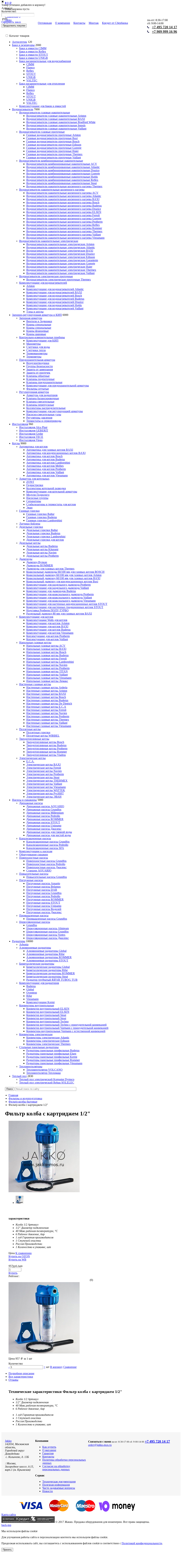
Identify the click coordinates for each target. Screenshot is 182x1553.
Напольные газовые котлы (35, 642)
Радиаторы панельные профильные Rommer (53, 1060)
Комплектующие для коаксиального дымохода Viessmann (61, 600)
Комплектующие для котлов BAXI (47, 626)
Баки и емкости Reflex (32, 51)
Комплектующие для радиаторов (39, 982)
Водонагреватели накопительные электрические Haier (59, 266)
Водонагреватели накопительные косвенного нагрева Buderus (64, 205)
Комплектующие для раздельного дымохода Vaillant (57, 587)
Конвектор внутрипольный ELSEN (47, 1008)
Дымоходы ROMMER (39, 565)
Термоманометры (36, 353)
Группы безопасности (39, 366)
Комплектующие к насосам (35, 851)
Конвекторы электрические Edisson (47, 1040)
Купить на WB (17, 1259)
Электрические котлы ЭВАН (43, 796)
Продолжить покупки (14, 25)
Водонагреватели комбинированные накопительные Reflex (62, 179)
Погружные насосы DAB (41, 889)
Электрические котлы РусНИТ (45, 793)
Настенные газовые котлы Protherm (47, 716)
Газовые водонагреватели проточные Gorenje (53, 147)
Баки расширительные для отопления (42, 83)
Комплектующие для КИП (42, 340)
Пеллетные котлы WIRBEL (43, 735)
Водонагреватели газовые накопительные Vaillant (56, 128)
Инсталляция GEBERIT (33, 430)
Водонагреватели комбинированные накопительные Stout (61, 183)
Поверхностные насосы (33, 857)
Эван (29, 507)
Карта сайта (8, 1514)
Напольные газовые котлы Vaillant (47, 674)
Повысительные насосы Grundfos (46, 876)
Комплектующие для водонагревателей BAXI (54, 292)
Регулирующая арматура (34, 391)
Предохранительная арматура (37, 359)
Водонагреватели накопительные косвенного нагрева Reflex (63, 224)
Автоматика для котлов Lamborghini (48, 462)
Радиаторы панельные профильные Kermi (51, 1056)
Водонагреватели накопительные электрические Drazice (60, 253)
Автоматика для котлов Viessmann (47, 475)
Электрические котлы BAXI (43, 764)
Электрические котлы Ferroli (43, 767)
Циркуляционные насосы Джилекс (47, 938)
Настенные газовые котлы (35, 684)
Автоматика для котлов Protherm (46, 469)
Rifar (29, 995)
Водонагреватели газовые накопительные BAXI (55, 118)
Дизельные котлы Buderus (42, 546)
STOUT (31, 73)
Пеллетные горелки (38, 732)
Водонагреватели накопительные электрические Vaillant (60, 273)
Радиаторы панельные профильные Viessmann (54, 1063)
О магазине (49, 1450)
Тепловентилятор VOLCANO (44, 1069)
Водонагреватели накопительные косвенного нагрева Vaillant (63, 234)
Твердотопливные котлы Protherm (46, 748)
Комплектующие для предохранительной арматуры (57, 385)
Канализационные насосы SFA (45, 848)
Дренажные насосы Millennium (45, 812)
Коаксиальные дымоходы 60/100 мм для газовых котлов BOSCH (65, 571)
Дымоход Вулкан (36, 562)
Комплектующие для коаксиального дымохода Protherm (60, 594)
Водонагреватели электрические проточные (46, 276)
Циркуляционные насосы (34, 921)
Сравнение (70, 1366)
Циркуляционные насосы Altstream (47, 928)
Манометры (33, 343)
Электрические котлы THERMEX (47, 780)
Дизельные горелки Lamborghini (45, 536)
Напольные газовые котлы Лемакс (47, 681)
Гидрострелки (34, 485)
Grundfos (31, 925)
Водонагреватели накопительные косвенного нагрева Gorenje (63, 218)
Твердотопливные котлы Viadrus (46, 754)
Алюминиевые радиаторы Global (46, 950)
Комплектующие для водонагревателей (43, 282)
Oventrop (31, 992)
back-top (6, 1525)
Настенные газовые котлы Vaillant (46, 722)
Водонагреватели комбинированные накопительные (51, 160)
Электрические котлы (32, 758)
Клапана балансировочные (42, 398)
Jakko (8, 1440)
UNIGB (31, 77)
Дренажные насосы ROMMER (44, 819)
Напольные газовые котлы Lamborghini (50, 661)
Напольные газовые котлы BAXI (46, 648)
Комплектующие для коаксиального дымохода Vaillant (59, 597)
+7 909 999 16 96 (164, 31)
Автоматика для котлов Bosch (44, 456)
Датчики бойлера (29, 523)
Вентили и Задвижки (39, 321)
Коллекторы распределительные (46, 408)
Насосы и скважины (24, 799)
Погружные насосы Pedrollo (43, 896)
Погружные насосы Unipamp (43, 905)
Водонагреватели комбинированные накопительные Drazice (63, 170)
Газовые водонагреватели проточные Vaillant (53, 157)
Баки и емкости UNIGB (33, 57)
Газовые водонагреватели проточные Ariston (53, 135)
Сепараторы (33, 501)
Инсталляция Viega (30, 440)
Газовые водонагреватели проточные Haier (52, 151)
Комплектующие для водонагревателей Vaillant (54, 308)
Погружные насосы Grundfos (43, 893)
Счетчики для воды (38, 347)
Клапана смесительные (40, 401)
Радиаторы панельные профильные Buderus (52, 1050)
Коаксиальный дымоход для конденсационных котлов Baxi (62, 581)
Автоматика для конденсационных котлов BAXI (55, 452)
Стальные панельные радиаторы (39, 1047)
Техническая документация (59, 1481)
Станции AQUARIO (38, 870)
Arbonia (23, 944)
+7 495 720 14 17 (157, 1441)
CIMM (30, 64)
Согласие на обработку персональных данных (56, 1468)
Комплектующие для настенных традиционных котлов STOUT (64, 607)
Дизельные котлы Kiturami (42, 549)
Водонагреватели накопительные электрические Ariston (60, 244)
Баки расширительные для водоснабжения (45, 61)
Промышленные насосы (34, 915)
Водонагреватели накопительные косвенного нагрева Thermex (64, 186)
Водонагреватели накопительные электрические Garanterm (62, 260)
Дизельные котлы (30, 542)
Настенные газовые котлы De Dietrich (49, 703)
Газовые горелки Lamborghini (44, 520)
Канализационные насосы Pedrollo (47, 844)
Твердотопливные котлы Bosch (45, 742)
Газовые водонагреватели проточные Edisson (53, 144)
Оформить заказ (11, 22)
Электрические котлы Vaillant (44, 783)
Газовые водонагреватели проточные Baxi (52, 138)
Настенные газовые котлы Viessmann (48, 726)
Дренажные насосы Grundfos (43, 809)
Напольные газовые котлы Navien (46, 664)
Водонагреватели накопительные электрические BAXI (59, 250)
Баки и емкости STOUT (33, 54)
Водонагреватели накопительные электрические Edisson (60, 257)
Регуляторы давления (39, 417)
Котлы (16, 443)
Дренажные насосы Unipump (43, 825)
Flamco (30, 67)
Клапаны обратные (38, 375)
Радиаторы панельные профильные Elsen (51, 1053)
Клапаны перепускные (40, 404)
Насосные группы (37, 497)
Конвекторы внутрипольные (36, 1005)
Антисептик (19, 41)
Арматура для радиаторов (42, 395)
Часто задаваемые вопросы (58, 1487)
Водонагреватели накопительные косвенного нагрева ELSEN (63, 212)
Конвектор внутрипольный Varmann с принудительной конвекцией (67, 1027)
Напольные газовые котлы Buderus (47, 655)
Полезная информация (56, 1484)
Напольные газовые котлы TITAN (47, 671)
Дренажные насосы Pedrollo (43, 815)
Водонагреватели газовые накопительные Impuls (55, 125)
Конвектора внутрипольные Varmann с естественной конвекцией (65, 1031)
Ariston (30, 285)
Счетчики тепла (36, 350)
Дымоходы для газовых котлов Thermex (50, 568)
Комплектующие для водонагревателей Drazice (55, 302)
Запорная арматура (30, 318)
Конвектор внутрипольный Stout (46, 1015)
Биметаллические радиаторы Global (48, 966)
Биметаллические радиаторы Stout (47, 976)
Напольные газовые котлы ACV (45, 645)
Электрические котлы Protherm (45, 774)
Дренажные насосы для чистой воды (48, 835)
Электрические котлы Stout (42, 777)
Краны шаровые (36, 334)
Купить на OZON (19, 1256)
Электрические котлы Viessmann (46, 787)
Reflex (30, 70)
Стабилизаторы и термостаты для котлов (51, 504)
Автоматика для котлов (33, 446)
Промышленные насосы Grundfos (46, 918)
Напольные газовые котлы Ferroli (46, 658)
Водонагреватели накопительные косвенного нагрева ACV (62, 192)
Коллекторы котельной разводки (46, 488)
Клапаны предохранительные (44, 382)
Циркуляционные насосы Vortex (45, 934)
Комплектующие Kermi (40, 1002)
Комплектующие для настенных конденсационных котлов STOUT (66, 603)
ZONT (30, 481)
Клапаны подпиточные (40, 379)
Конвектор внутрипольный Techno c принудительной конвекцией (66, 1024)
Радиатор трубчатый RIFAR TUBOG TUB (51, 979)
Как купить (49, 1446)
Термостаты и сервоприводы (43, 420)
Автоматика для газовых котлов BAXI (49, 449)
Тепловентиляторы (30, 1066)
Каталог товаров (19, 35)
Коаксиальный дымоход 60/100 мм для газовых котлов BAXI (63, 578)
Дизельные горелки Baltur (42, 530)
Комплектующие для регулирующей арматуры (54, 411)
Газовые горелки (29, 510)
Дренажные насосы (31, 803)
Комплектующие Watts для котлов (46, 620)
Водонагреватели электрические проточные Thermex (58, 279)
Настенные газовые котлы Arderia (46, 687)
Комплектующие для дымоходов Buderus (51, 591)
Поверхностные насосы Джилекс (46, 867)
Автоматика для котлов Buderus (45, 459)
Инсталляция (20, 424)
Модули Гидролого (37, 494)
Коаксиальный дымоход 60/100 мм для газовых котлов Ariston (63, 575)
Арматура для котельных (34, 478)
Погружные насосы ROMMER (45, 899)
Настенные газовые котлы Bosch (46, 697)
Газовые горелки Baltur (40, 514)
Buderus (31, 986)
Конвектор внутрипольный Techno (47, 1021)
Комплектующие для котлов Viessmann (49, 632)
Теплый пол (19, 1076)
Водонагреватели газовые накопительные (44, 112)
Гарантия (47, 1453)
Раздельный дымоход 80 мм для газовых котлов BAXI (59, 613)
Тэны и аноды (35, 311)
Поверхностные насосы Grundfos (46, 860)
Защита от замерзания (39, 369)
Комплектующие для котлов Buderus (48, 629)
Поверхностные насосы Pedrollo (45, 864)
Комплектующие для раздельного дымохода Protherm (58, 584)
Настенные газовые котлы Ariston (46, 690)
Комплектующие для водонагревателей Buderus (55, 298)
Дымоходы (25, 558)
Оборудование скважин (33, 854)
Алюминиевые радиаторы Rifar (45, 954)
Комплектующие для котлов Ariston (47, 623)
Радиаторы (18, 941)
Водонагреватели (22, 109)
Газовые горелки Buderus (41, 517)
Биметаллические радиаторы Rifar (47, 970)
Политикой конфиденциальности (142, 1543)
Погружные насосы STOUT (43, 902)
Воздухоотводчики (37, 363)
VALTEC (31, 80)
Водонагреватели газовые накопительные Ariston (56, 115)
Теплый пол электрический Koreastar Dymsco (46, 1079)
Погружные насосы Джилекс (44, 912)
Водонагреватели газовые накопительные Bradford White (60, 122)
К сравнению (23, 1253)
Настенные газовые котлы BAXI (46, 693)
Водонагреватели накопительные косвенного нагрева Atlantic (63, 196)
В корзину (56, 1366)
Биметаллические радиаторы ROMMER (50, 973)
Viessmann (32, 999)
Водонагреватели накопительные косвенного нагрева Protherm (64, 221)
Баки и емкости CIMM (32, 48)
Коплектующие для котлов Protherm (48, 636)
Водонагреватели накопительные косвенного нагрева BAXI (62, 199)
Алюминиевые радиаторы (35, 947)
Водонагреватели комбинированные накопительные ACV (61, 163)
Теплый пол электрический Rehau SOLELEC (46, 1082)
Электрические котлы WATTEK (45, 790)
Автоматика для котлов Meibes (45, 465)
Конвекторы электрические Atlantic (47, 1037)
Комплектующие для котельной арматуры (51, 491)
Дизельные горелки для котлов (45, 539)
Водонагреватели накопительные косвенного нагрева (51, 189)
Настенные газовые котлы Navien (46, 713)
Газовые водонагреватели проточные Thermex (54, 154)
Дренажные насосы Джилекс (43, 828)
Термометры (33, 356)
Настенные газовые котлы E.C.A (46, 706)
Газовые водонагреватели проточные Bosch (52, 141)
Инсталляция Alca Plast (33, 427)
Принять (7, 1549)
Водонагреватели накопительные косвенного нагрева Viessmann (65, 237)
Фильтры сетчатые (37, 388)
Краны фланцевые (37, 330)
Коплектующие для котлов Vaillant (47, 639)
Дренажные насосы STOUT (43, 822)
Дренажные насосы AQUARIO (45, 806)
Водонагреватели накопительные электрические (48, 241)
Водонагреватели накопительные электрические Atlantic (60, 247)
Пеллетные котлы (30, 729)
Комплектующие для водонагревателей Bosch (54, 295)
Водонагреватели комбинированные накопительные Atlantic (63, 167)
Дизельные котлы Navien (41, 552)
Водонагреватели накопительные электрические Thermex (61, 269)
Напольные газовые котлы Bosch (46, 652)
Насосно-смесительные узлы (43, 414)
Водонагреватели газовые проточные (42, 131)
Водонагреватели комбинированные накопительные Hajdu (62, 176)
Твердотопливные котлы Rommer (46, 751)
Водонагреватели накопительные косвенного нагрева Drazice (63, 208)
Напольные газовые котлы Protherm (47, 668)
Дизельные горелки (31, 526)
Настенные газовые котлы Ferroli (46, 709)
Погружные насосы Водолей (43, 909)
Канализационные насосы (35, 838)
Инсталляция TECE (31, 436)
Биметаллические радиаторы (36, 963)
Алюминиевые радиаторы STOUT (47, 960)
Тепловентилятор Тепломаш (43, 1072)
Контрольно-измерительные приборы (42, 337)
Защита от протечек (38, 372)
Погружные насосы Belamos (43, 886)
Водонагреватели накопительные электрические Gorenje (60, 263)
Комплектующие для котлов (36, 616)
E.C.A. (30, 761)
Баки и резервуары (23, 45)
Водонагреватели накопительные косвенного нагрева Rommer (64, 228)
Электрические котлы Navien (44, 770)
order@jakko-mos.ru (100, 1444)
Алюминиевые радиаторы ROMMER (49, 957)
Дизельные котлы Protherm (42, 555)
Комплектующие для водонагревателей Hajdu (54, 305)
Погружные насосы (31, 880)
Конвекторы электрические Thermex (48, 1044)
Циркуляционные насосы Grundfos (47, 931)
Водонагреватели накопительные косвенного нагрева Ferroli (63, 215)
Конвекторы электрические (36, 1034)
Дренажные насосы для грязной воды (49, 832)
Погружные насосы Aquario (43, 883)
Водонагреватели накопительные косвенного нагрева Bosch (62, 202)
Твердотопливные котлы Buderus (46, 745)
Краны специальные (38, 324)
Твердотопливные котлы (34, 738)
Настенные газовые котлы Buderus (47, 700)
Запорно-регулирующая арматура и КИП (37, 314)
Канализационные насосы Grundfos (47, 841)
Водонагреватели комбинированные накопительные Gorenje (63, 173)
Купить (13, 1272)
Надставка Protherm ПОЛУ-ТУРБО (47, 610)
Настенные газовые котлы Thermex (47, 719)
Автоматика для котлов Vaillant (45, 472)
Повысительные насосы (33, 873)
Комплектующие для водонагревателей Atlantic (55, 289)
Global (30, 989)
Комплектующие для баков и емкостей (42, 106)
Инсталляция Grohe (31, 433)
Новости (47, 1491)
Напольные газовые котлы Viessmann (48, 677)
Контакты (48, 1456)
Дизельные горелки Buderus (43, 533)
